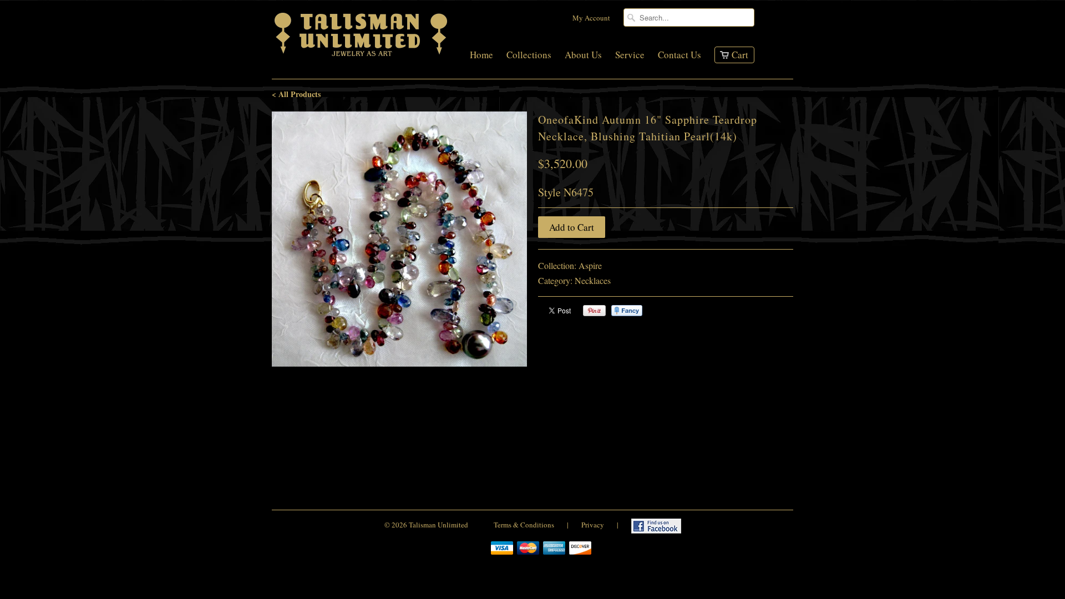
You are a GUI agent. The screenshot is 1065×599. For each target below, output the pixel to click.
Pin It (594, 310)
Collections (528, 55)
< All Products (296, 94)
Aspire (590, 265)
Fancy (626, 310)
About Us (583, 55)
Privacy (592, 525)
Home (481, 55)
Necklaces (593, 280)
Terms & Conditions (524, 525)
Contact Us (679, 55)
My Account (591, 18)
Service (630, 55)
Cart (740, 54)
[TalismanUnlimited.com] (362, 56)
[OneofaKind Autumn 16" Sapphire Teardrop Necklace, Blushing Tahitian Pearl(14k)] (399, 239)
